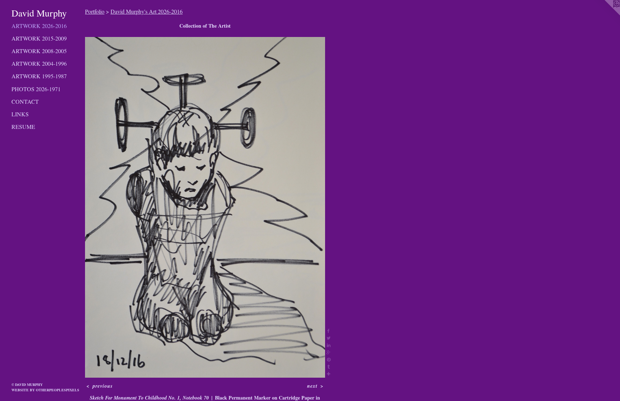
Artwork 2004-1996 (39, 63)
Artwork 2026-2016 (39, 25)
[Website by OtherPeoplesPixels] (605, 14)
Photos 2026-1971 (36, 89)
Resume (23, 126)
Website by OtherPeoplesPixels (45, 389)
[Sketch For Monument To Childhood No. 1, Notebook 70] (205, 207)
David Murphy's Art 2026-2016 (147, 11)
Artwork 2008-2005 (39, 51)
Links (20, 114)
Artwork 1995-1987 (39, 76)
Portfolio (94, 11)
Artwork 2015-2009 (39, 38)
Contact (25, 101)
